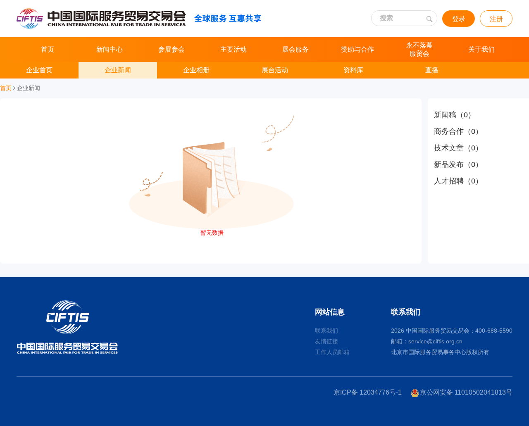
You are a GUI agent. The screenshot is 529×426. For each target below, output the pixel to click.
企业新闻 (118, 70)
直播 (431, 70)
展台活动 (275, 70)
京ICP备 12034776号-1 (368, 392)
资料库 (353, 70)
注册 (496, 18)
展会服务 (295, 49)
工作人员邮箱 (332, 352)
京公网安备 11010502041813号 (466, 392)
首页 (47, 49)
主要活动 (233, 49)
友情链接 (326, 341)
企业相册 (196, 70)
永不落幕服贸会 (419, 49)
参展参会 (171, 49)
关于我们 (481, 49)
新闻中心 (109, 49)
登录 (458, 18)
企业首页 (39, 70)
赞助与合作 (357, 49)
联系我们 (326, 330)
